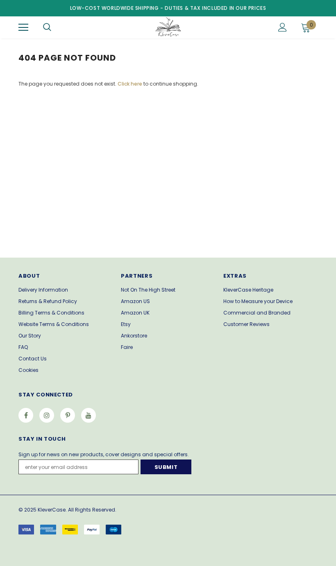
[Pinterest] (67, 415)
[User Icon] (282, 27)
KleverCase (52, 509)
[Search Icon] (47, 27)
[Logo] (167, 27)
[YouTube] (88, 415)
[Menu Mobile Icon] (23, 27)
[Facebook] (25, 415)
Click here (130, 83)
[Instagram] (46, 415)
